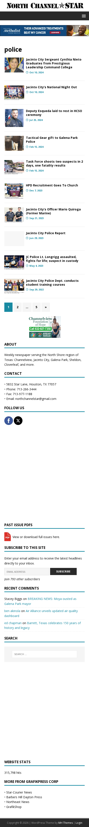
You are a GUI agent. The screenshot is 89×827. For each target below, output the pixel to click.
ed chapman (13, 623)
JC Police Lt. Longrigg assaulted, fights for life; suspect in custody (52, 259)
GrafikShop (14, 807)
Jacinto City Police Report (45, 233)
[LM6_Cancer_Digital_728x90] (44, 34)
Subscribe (63, 571)
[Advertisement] (44, 473)
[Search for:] (44, 654)
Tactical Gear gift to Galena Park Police (52, 140)
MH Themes (65, 823)
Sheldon (75, 360)
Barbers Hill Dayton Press (24, 797)
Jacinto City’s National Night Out (51, 87)
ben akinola (12, 611)
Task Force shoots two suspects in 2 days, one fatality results (54, 163)
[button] (83, 16)
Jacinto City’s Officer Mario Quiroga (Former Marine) (53, 211)
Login (79, 823)
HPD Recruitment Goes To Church (52, 185)
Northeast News (17, 802)
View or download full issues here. (36, 537)
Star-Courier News (19, 792)
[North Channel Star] (44, 9)
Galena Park (59, 360)
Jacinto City (41, 360)
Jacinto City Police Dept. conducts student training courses (52, 283)
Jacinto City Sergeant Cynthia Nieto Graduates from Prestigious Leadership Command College (53, 63)
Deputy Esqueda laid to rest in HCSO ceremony (54, 113)
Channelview (23, 360)
